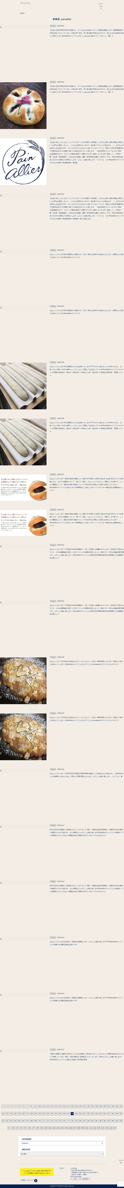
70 (39, 1121)
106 (70, 1128)
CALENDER (85, 1178)
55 (100, 1113)
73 (52, 1121)
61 (3, 1121)
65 (19, 1121)
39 (36, 1113)
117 (115, 1128)
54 (96, 1113)
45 (60, 1113)
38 (31, 1113)
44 (56, 1113)
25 (101, 1106)
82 (88, 1121)
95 (25, 1128)
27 (109, 1106)
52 (88, 1113)
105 (66, 1128)
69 (35, 1121)
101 (50, 1128)
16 (64, 1106)
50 (80, 1113)
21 (84, 1106)
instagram (53, 25)
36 (23, 1113)
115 (106, 1128)
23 (92, 1106)
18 (72, 1106)
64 (15, 1121)
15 (60, 1106)
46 (64, 1113)
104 (62, 1128)
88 (113, 1121)
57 (109, 1113)
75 (60, 1121)
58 (113, 1113)
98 (37, 1128)
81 (84, 1121)
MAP (75, 1178)
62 (7, 1121)
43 (52, 1113)
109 (82, 1128)
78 (72, 1121)
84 (96, 1121)
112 (94, 1128)
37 (27, 1113)
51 (84, 1113)
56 (104, 1113)
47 (68, 1113)
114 (102, 1128)
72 (48, 1121)
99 (42, 1128)
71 (44, 1121)
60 (121, 1113)
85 (101, 1121)
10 (39, 1106)
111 (90, 1128)
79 (76, 1121)
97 (33, 1128)
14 (56, 1106)
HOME (22, 13)
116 (111, 1128)
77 (68, 1121)
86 (105, 1121)
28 (113, 1106)
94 (21, 1128)
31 (3, 1113)
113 (98, 1128)
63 (11, 1121)
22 (88, 1106)
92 (13, 1128)
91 (9, 1128)
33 (11, 1113)
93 (17, 1128)
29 (117, 1106)
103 (58, 1128)
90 (121, 1121)
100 (45, 1128)
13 (52, 1106)
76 (64, 1121)
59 (117, 1113)
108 (78, 1128)
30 (121, 1106)
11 (44, 1106)
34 (15, 1113)
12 (48, 1106)
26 (105, 1106)
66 (23, 1121)
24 (96, 1106)
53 (92, 1113)
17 (68, 1106)
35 (19, 1113)
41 (44, 1113)
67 (27, 1121)
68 (31, 1121)
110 (86, 1128)
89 (117, 1121)
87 (109, 1121)
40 (40, 1113)
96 (29, 1128)
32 (7, 1113)
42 (48, 1113)
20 (80, 1106)
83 (92, 1121)
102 (54, 1128)
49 (76, 1113)
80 (80, 1121)
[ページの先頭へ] (121, 1163)
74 (56, 1121)
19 (76, 1106)
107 (74, 1128)
